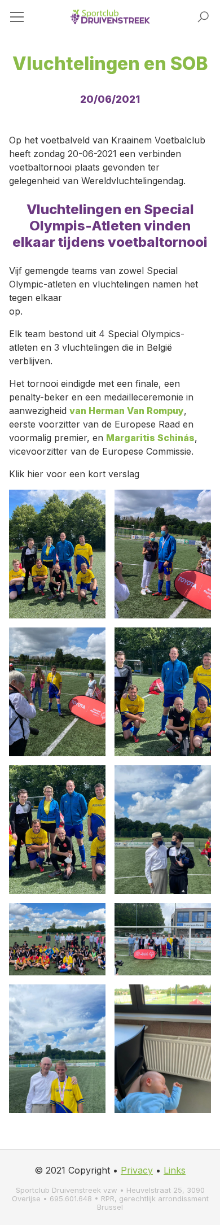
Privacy (137, 1170)
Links (175, 1170)
